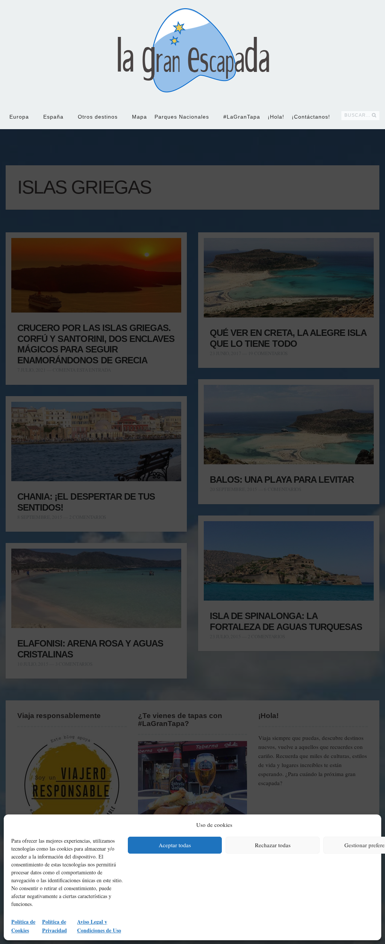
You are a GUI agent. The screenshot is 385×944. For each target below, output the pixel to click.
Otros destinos (98, 117)
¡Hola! (276, 117)
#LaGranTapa (241, 117)
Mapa (139, 117)
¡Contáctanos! (311, 117)
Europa (19, 117)
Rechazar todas (273, 845)
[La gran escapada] (192, 51)
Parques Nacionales (182, 117)
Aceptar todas (175, 845)
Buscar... (357, 115)
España (53, 117)
